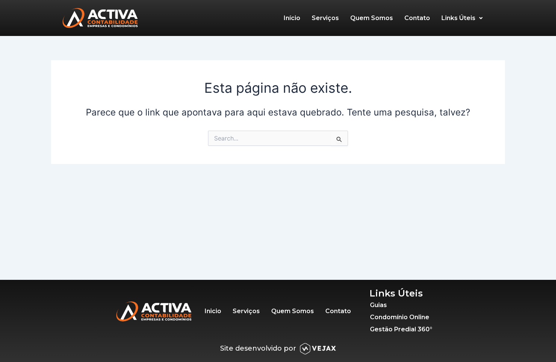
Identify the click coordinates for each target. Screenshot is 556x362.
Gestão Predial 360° (401, 329)
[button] (462, 18)
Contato (417, 18)
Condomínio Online (399, 317)
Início (292, 18)
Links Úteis (458, 18)
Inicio (213, 311)
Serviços (325, 18)
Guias (378, 305)
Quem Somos (371, 18)
